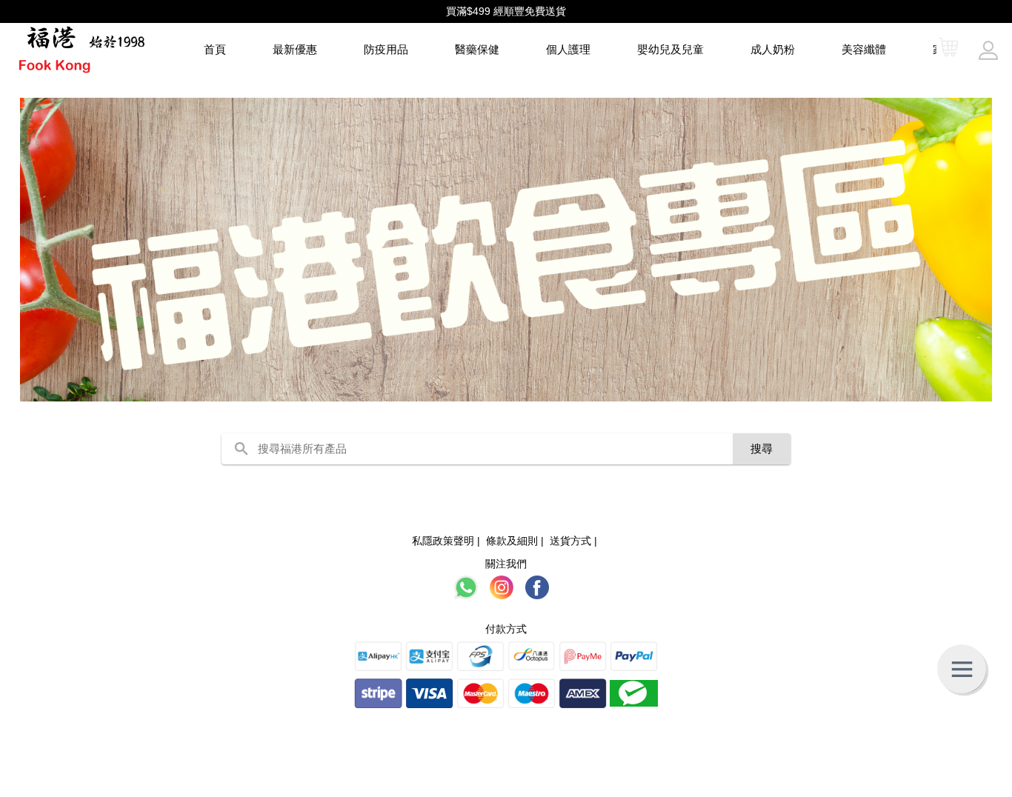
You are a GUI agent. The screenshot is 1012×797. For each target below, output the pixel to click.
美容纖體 (864, 49)
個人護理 (568, 49)
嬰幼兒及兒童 (670, 49)
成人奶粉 (772, 49)
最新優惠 (295, 49)
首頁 (215, 49)
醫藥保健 (477, 49)
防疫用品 (386, 49)
